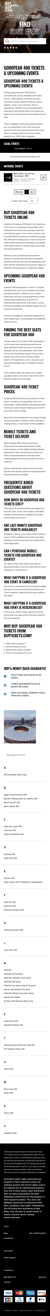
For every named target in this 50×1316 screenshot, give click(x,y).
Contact (7, 1282)
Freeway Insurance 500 (14, 910)
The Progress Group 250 (14, 1049)
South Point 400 (11, 1021)
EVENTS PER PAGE (20, 201)
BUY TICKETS (43, 177)
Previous (19, 192)
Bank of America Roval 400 (15, 795)
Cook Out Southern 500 (14, 834)
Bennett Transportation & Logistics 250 (21, 799)
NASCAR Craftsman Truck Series (17, 978)
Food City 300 (10, 902)
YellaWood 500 (10, 1133)
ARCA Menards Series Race (15, 775)
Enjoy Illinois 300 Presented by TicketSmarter (23, 882)
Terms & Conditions (26, 1310)
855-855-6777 (10, 1277)
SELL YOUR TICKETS (37, 1233)
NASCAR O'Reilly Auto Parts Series (19, 994)
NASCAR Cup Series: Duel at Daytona (20, 986)
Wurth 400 (8, 1093)
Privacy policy (41, 1310)
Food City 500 (10, 906)
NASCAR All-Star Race (13, 974)
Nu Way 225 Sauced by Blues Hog (18, 1001)
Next (32, 192)
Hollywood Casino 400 (13, 930)
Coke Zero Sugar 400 (13, 827)
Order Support (10, 1258)
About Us (42, 1277)
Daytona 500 (9, 855)
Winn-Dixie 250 (10, 1089)
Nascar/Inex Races (12, 997)
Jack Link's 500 (10, 950)
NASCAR (7, 970)
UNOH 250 (8, 1069)
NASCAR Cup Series (12, 982)
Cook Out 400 (10, 831)
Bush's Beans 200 (11, 807)
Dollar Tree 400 (10, 858)
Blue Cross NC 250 (12, 803)
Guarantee (8, 1238)
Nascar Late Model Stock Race (17, 990)
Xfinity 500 (8, 1113)
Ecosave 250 (9, 878)
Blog (6, 1233)
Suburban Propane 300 (13, 1025)
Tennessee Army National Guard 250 (19, 1045)
